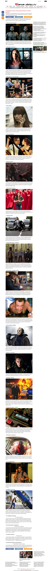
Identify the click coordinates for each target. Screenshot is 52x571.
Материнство (31, 6)
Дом (44, 6)
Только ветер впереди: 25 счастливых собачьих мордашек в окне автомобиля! (11, 565)
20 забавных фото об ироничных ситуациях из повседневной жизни (39, 24)
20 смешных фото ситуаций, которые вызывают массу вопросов (40, 44)
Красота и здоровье (39, 6)
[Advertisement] (40, 15)
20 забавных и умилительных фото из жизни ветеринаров (39, 40)
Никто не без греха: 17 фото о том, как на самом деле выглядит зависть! (25, 559)
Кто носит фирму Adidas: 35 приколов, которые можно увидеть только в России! (39, 565)
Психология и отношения (20, 6)
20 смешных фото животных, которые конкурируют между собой (39, 52)
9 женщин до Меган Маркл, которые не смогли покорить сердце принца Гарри (39, 555)
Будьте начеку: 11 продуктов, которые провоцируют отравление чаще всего (24, 565)
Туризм (14, 6)
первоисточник (36, 570)
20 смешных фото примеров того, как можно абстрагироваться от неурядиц (39, 35)
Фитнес (27, 6)
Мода (7, 6)
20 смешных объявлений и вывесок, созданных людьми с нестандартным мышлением (40, 29)
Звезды (11, 6)
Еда (34, 6)
